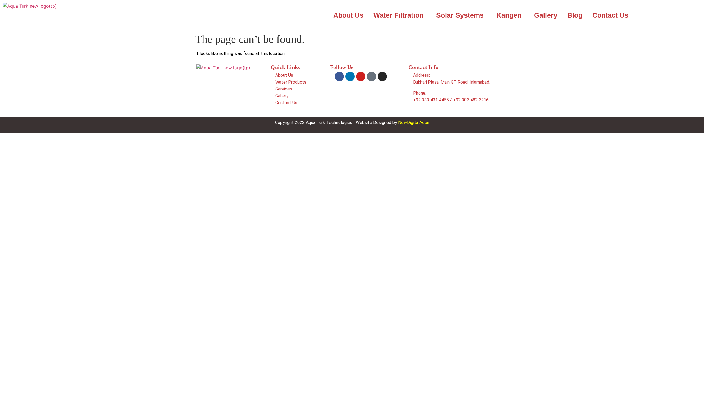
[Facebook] (339, 76)
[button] (400, 15)
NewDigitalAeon (413, 122)
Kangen (508, 15)
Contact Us (610, 15)
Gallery (545, 15)
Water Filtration (398, 15)
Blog (574, 15)
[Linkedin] (350, 76)
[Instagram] (382, 76)
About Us (348, 15)
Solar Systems (460, 15)
